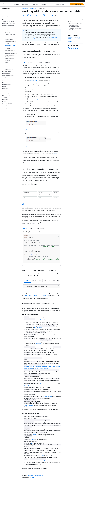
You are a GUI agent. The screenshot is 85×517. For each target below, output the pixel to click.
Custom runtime (44, 383)
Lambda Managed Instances (41, 368)
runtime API (26, 385)
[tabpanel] (41, 114)
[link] (41, 8)
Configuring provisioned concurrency (32, 366)
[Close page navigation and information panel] (82, 20)
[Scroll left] (13, 4)
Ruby (32, 443)
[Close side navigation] (18, 8)
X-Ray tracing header (43, 319)
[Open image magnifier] (26, 130)
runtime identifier (43, 347)
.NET (42, 455)
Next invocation (38, 327)
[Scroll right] (47, 4)
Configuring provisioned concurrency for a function (36, 460)
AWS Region (38, 343)
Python (33, 439)
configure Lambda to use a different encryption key (36, 295)
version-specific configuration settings (48, 69)
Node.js (33, 429)
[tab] (25, 62)
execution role (27, 382)
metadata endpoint (47, 396)
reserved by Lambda (38, 100)
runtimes (28, 307)
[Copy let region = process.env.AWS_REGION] (58, 286)
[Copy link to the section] (20, 51)
